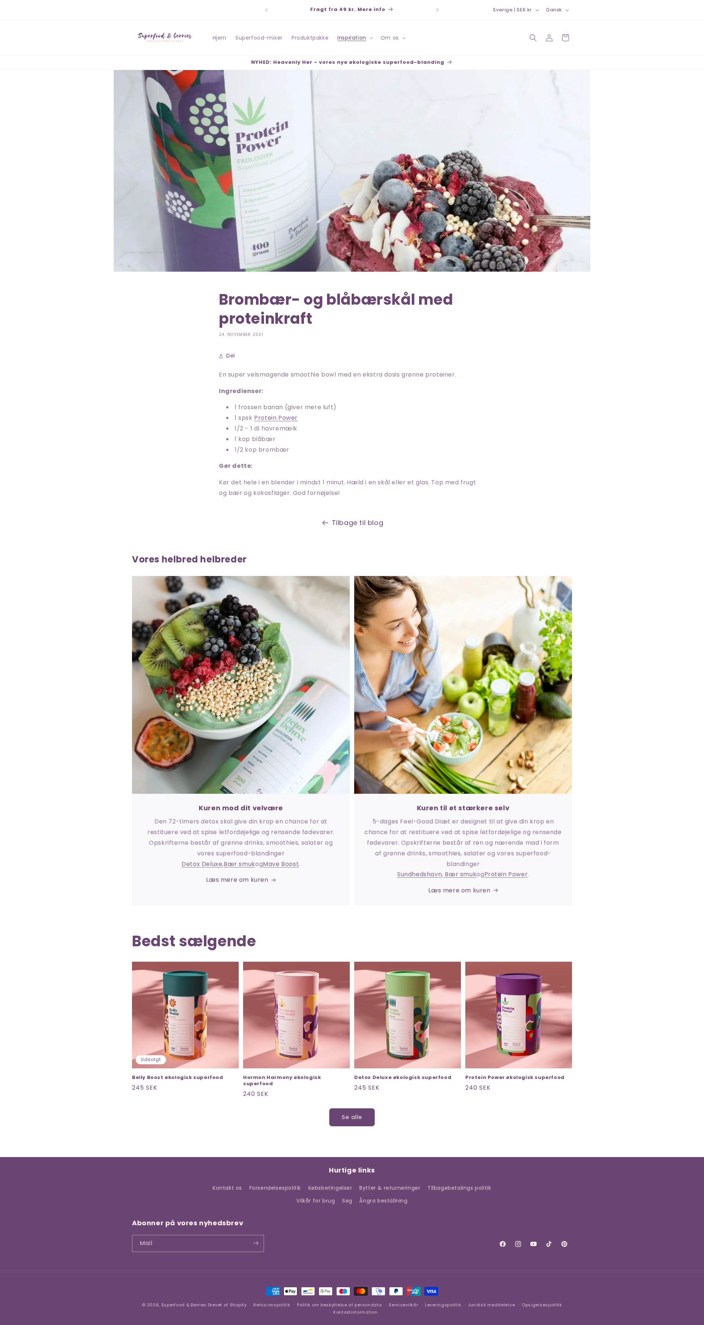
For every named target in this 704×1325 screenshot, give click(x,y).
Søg (347, 1201)
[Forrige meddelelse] (266, 10)
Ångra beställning (383, 1201)
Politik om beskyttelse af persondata (339, 1305)
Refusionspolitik (271, 1305)
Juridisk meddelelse (491, 1305)
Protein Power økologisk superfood (515, 1078)
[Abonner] (255, 1243)
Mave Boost (281, 864)
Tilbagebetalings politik (459, 1188)
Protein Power (276, 418)
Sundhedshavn (419, 874)
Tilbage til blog (358, 522)
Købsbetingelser (330, 1188)
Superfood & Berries (183, 1305)
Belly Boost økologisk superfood (177, 1078)
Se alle (352, 1117)
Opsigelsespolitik (542, 1305)
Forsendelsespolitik (275, 1188)
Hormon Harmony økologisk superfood (282, 1081)
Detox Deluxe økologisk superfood (402, 1078)
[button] (354, 37)
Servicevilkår (403, 1305)
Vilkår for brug (315, 1201)
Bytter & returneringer (389, 1188)
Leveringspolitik (443, 1305)
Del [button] (230, 355)
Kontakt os (227, 1188)
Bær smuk (239, 864)
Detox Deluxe (202, 864)
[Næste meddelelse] (437, 10)
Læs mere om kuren (237, 880)
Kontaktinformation (355, 1312)
